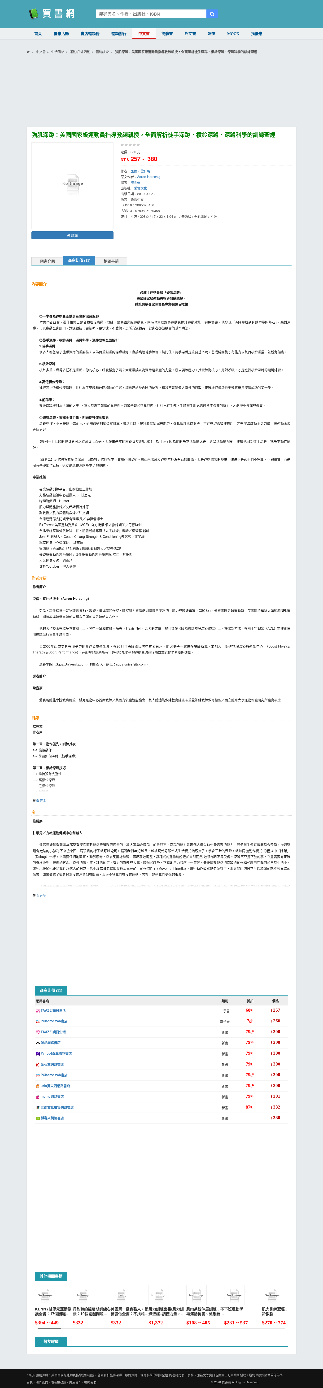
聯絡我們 (90, 1382)
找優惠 (256, 34)
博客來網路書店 (52, 1117)
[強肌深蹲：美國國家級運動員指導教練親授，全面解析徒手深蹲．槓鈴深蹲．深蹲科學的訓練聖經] (72, 185)
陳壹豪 (135, 182)
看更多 (41, 800)
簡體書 (167, 34)
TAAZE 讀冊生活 (53, 1010)
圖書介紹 (47, 261)
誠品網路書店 (50, 1042)
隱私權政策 (58, 1382)
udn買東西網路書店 (55, 1085)
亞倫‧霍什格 (140, 171)
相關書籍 (111, 261)
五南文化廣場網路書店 (57, 1107)
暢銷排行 (119, 34)
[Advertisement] (161, 91)
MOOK (233, 34)
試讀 (74, 235)
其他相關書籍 (51, 1276)
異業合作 (75, 1382)
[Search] (212, 13)
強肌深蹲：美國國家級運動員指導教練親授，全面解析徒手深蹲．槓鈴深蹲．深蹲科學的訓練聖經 (102, 1375)
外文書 (190, 34)
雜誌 (211, 34)
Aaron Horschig (148, 176)
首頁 (38, 34)
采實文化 (140, 188)
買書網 (226, 1382)
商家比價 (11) (79, 260)
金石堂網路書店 (52, 1064)
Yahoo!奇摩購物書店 (56, 1053)
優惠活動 (61, 34)
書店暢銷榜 (90, 34)
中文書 (144, 34)
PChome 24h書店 (54, 1020)
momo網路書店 (52, 1096)
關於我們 (42, 1382)
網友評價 (51, 1342)
